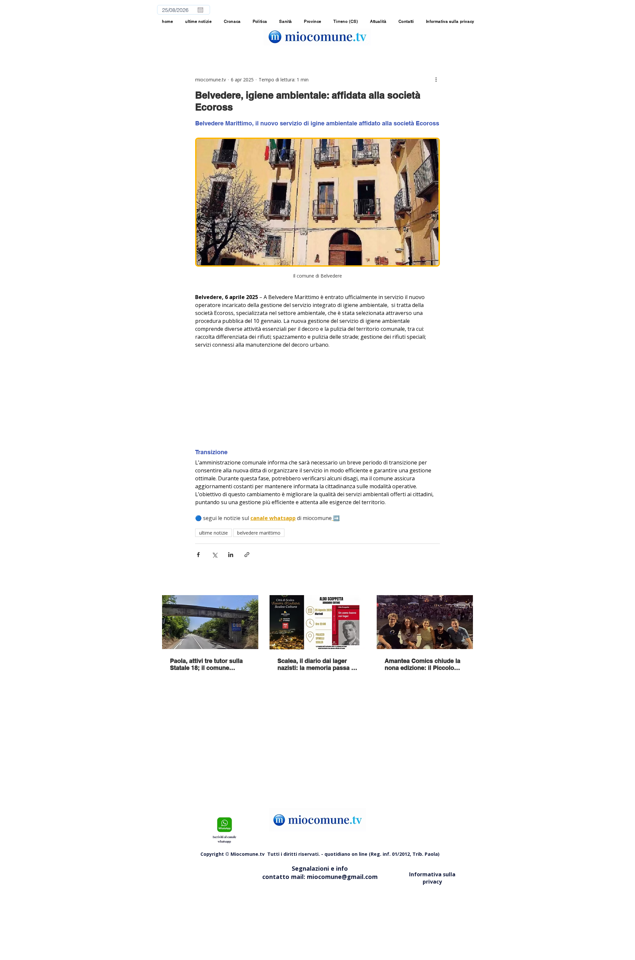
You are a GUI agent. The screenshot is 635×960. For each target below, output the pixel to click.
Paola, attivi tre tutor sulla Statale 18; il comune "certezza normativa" (206, 664)
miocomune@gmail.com (342, 877)
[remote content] (317, 399)
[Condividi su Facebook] (198, 554)
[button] (312, 21)
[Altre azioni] (436, 79)
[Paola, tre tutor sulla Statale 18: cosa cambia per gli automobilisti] (210, 622)
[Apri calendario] (200, 10)
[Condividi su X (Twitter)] (214, 554)
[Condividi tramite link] (247, 554)
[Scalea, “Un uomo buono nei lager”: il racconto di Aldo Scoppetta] (318, 622)
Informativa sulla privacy (432, 878)
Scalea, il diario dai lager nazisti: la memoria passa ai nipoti (316, 664)
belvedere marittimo (258, 533)
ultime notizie (213, 533)
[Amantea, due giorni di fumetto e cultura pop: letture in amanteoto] (425, 622)
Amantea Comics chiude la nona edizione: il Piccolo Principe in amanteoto (422, 664)
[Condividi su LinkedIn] (231, 554)
